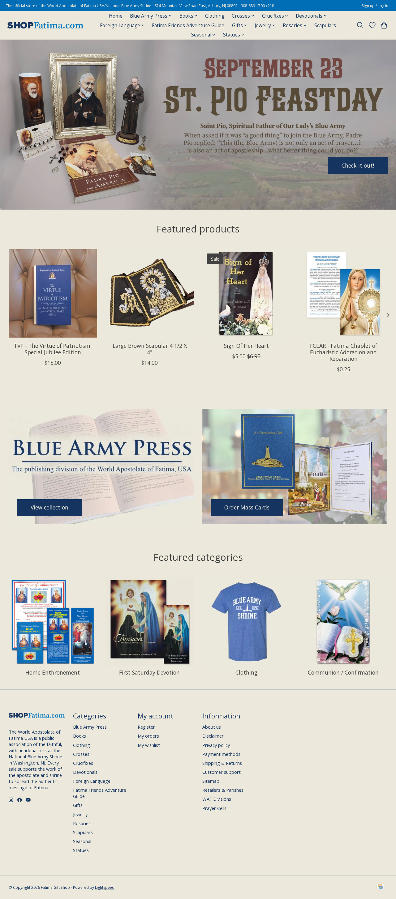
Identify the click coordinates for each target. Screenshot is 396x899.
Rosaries (82, 823)
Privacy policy (216, 745)
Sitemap (210, 781)
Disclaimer (213, 736)
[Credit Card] (380, 887)
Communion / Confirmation (343, 672)
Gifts (78, 805)
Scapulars (325, 25)
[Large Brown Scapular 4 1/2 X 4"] (149, 293)
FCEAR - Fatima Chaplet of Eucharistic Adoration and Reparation (343, 352)
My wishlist (149, 745)
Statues (81, 850)
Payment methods (221, 754)
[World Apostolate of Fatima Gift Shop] (45, 25)
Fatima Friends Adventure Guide (188, 25)
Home (116, 16)
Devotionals (85, 772)
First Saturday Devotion (149, 672)
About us (211, 727)
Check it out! (358, 165)
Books (79, 736)
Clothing (214, 16)
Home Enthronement (52, 672)
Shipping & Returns (222, 763)
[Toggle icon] (359, 25)
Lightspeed (104, 887)
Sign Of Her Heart (246, 345)
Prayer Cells (214, 808)
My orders (148, 736)
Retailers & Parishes (222, 790)
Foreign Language (91, 781)
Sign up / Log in (375, 5)
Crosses (81, 754)
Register (146, 727)
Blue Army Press (90, 727)
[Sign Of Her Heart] (246, 293)
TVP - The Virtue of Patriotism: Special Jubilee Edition (53, 349)
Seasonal (82, 841)
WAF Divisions (216, 799)
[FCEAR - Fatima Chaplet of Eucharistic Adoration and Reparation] (343, 293)
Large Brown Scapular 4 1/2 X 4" (149, 349)
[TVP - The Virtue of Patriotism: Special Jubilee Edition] (53, 293)
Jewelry (80, 814)
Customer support (221, 772)
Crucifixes (83, 763)
